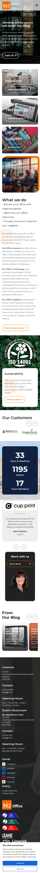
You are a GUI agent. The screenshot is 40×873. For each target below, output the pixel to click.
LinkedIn (10, 769)
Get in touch (15, 564)
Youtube (10, 782)
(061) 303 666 (7, 690)
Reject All (20, 869)
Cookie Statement (10, 791)
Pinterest (10, 777)
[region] (20, 857)
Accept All (20, 863)
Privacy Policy (8, 793)
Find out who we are (14, 328)
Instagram (10, 764)
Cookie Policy (31, 857)
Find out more (13, 400)
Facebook (10, 773)
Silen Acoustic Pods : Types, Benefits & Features (14, 631)
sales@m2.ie (7, 692)
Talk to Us (9, 56)
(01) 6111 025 (7, 735)
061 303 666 (27, 14)
